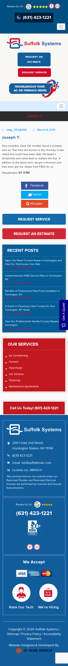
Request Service (34, 72)
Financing (14, 380)
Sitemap (13, 634)
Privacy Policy (31, 634)
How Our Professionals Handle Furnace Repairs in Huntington (33, 325)
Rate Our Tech (21, 607)
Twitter (37, 194)
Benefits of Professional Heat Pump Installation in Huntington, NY (32, 295)
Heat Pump (15, 368)
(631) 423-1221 (37, 17)
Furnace (13, 361)
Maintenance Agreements (24, 386)
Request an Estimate (34, 59)
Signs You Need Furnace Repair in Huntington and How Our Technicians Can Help (33, 264)
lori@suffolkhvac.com (36, 463)
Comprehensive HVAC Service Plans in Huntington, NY (33, 279)
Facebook (37, 185)
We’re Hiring (48, 607)
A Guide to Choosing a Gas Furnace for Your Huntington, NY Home (30, 310)
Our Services (16, 374)
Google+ (37, 203)
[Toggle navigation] (61, 26)
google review (43, 504)
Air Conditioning (18, 355)
